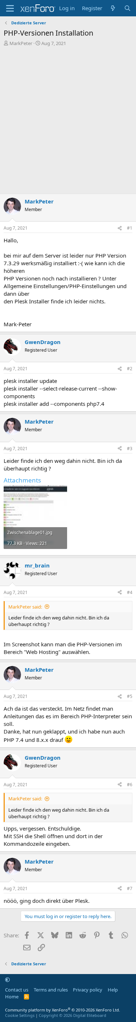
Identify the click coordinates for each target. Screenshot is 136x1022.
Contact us (16, 989)
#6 (129, 784)
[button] (7, 979)
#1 (129, 228)
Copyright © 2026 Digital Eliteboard (72, 1015)
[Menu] (9, 8)
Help (113, 989)
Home (11, 996)
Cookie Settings (19, 1015)
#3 (129, 448)
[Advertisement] (68, 118)
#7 (129, 888)
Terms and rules (51, 989)
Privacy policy (87, 989)
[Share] (119, 228)
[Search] (127, 8)
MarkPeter (20, 43)
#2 (129, 368)
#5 (129, 696)
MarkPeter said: (25, 606)
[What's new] (113, 8)
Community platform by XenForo (62, 1010)
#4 (129, 592)
